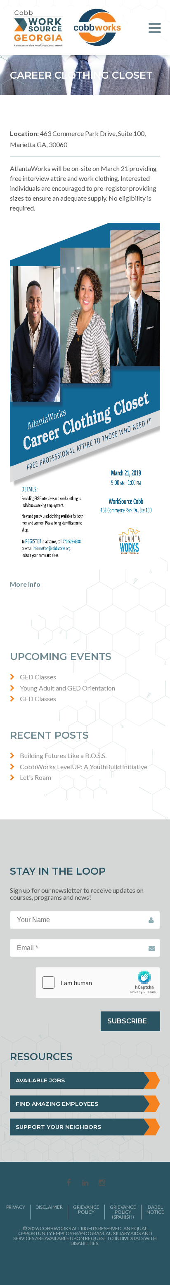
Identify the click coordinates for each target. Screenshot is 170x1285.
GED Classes (38, 677)
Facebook (68, 1183)
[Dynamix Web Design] (85, 1264)
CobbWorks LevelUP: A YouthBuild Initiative (83, 766)
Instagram (101, 1183)
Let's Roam (35, 777)
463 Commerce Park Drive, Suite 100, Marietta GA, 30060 (78, 138)
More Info (25, 584)
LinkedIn (85, 1183)
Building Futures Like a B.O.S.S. (63, 755)
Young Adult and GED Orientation (67, 688)
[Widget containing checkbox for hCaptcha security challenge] (97, 982)
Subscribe (127, 1021)
